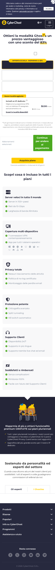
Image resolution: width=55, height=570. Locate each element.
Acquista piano (27, 160)
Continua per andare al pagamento (42, 142)
